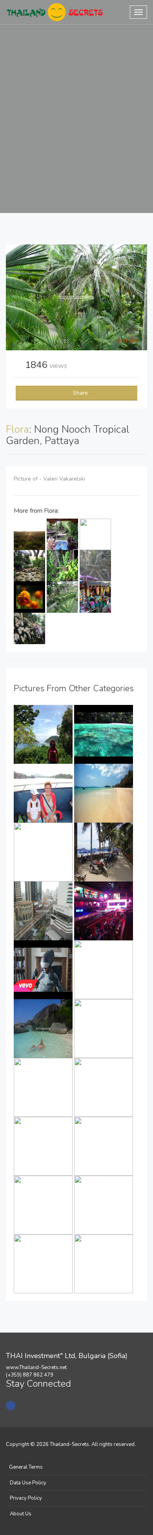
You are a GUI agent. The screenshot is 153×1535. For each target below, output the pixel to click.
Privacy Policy (26, 1498)
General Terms (26, 1467)
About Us (20, 1513)
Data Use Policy (28, 1482)
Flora (17, 429)
